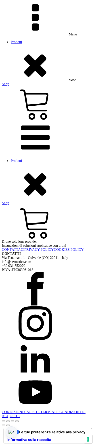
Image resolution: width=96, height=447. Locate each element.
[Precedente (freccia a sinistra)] (3, 425)
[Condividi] (12, 421)
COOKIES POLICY (69, 249)
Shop (5, 84)
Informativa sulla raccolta (29, 439)
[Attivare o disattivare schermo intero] (8, 421)
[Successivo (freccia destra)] (8, 425)
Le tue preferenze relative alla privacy (52, 432)
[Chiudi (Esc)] (17, 421)
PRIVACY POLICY (39, 249)
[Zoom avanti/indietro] (3, 421)
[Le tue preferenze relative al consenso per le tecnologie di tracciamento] (88, 439)
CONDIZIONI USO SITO (21, 412)
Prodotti (16, 42)
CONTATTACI (13, 249)
